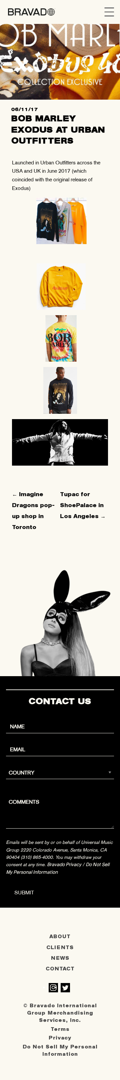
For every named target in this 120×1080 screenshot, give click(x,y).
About (60, 937)
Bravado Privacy (64, 864)
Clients (60, 947)
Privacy (60, 1038)
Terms (60, 1029)
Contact (60, 969)
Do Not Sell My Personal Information (60, 1050)
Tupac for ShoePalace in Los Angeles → (83, 505)
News (60, 958)
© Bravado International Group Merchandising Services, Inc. (60, 1013)
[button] (109, 12)
